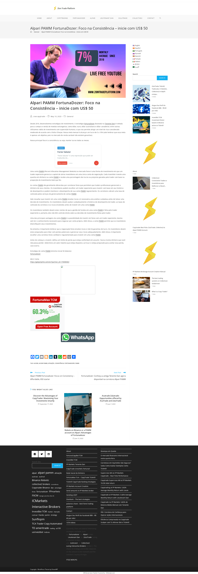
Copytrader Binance (41, 487)
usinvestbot (37, 532)
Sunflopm (38, 519)
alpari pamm (43, 363)
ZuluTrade (88, 537)
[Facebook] (35, 454)
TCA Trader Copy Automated (47, 523)
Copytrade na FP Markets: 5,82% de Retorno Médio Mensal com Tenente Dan (115, 505)
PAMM (41, 171)
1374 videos (70, 522)
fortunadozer (70, 363)
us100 (58, 528)
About (135, 171)
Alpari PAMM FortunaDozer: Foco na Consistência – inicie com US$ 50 (64, 32)
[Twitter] (42, 454)
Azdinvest (74, 543)
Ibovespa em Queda (108, 451)
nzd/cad (34, 515)
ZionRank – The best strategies (78, 499)
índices (47, 532)
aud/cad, (35, 477)
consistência (59, 363)
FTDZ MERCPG (71, 560)
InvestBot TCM (39, 511)
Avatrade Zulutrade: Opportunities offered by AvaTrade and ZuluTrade (110, 398)
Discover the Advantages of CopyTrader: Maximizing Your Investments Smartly (45, 398)
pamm (77, 363)
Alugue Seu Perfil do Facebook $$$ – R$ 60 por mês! (159, 108)
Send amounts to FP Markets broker (80, 491)
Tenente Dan (110, 124)
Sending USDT (71, 495)
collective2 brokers (41, 484)
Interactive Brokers (46, 506)
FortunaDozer (89, 124)
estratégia (58, 488)
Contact (69, 511)
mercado (57, 512)
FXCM (35, 495)
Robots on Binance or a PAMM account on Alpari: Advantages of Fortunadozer (78, 433)
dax (52, 488)
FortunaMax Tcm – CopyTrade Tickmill (80, 477)
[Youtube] (49, 454)
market (50, 512)
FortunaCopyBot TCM (74, 455)
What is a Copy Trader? (159, 291)
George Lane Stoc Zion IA (46, 496)
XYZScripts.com (110, 573)
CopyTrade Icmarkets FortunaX (78, 469)
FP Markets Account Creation (77, 486)
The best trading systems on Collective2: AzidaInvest (160, 281)
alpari (36, 363)
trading (52, 528)
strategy (54, 515)
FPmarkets (54, 491)
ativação (51, 363)
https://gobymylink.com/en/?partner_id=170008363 (49, 262)
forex (34, 492)
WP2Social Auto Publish (90, 573)
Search (135, 74)
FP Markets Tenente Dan (75, 464)
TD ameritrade (40, 528)
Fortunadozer (35, 254)
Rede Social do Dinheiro (75, 473)
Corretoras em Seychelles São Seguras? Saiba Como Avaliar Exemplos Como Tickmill (116, 466)
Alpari (85, 534)
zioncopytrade (39, 116)
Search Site (36, 462)
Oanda (41, 515)
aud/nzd (42, 477)
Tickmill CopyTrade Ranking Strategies (81, 482)
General (70, 116)
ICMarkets (39, 500)
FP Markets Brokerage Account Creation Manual (149, 272)
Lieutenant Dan (74, 537)
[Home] (31, 32)
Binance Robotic (40, 480)
